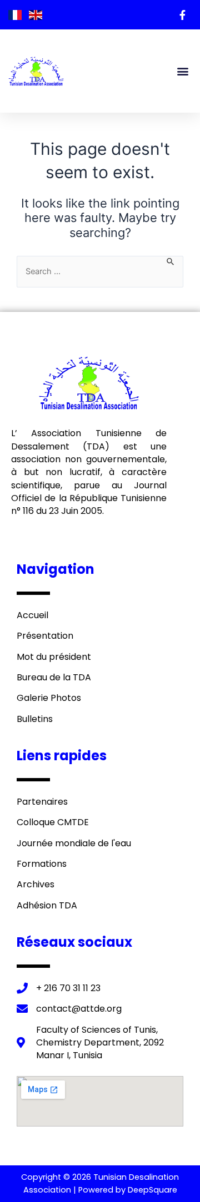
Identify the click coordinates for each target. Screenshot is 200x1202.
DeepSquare (152, 1189)
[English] (35, 14)
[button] (182, 71)
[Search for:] (100, 271)
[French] (15, 14)
